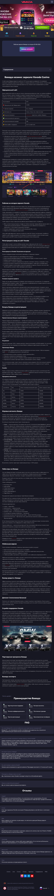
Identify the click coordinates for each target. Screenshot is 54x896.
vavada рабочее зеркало (44, 416)
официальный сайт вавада (21, 210)
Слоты (8, 871)
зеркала (7, 565)
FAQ (46, 871)
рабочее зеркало (46, 244)
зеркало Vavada (20, 684)
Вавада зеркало (27, 49)
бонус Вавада (25, 372)
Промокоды (29, 115)
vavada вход (18, 273)
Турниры (31, 871)
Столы (19, 871)
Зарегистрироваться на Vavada (34, 136)
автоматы (14, 538)
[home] (27, 2)
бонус (6, 352)
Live (14, 871)
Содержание (39, 871)
